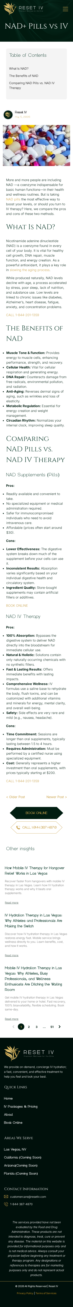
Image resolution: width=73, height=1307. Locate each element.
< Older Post (15, 797)
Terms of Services (45, 1293)
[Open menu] (65, 9)
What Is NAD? (19, 68)
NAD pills (13, 199)
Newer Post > (56, 797)
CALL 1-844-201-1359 (22, 315)
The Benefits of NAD (23, 76)
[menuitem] (36, 1098)
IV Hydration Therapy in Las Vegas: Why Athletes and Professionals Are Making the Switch (33, 920)
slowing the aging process (29, 270)
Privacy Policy (25, 1293)
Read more (11, 902)
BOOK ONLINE (17, 605)
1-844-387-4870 (21, 1204)
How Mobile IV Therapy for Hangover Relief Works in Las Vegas (34, 871)
